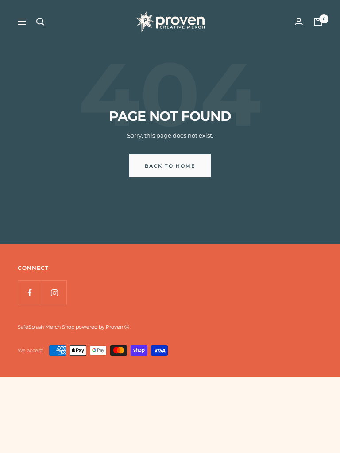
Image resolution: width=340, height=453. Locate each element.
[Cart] (317, 22)
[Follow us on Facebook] (30, 292)
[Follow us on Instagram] (54, 292)
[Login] (299, 21)
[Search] (40, 22)
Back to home (170, 166)
